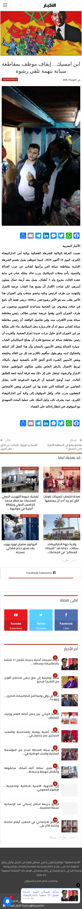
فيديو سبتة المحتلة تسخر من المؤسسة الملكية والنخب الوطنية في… (31, 751)
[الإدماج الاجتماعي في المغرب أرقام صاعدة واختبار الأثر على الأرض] (69, 826)
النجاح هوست (13, 905)
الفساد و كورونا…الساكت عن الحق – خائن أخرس (18, 446)
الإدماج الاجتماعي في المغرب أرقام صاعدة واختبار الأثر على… (31, 823)
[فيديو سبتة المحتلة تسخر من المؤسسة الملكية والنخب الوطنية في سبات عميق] (69, 754)
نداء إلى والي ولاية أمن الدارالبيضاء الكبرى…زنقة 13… (31, 697)
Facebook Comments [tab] (39, 572)
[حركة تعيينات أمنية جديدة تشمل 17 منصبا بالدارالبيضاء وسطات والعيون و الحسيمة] (69, 664)
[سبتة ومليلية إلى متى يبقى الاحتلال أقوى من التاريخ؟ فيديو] (69, 682)
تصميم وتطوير (36, 905)
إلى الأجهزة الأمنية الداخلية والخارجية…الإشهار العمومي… (31, 787)
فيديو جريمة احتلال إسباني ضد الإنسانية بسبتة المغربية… (31, 806)
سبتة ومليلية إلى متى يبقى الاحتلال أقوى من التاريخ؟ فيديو (31, 679)
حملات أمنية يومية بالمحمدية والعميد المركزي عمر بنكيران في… (31, 733)
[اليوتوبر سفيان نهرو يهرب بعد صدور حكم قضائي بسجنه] (20, 527)
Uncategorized (10, 79)
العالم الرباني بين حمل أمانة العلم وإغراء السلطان (31, 715)
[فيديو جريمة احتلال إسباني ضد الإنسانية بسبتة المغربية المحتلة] (69, 808)
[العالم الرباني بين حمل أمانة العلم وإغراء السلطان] (69, 718)
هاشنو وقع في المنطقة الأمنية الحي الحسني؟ (64, 446)
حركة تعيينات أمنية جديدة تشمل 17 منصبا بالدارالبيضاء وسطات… (31, 661)
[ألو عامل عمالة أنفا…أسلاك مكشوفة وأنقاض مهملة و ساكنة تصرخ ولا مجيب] (69, 772)
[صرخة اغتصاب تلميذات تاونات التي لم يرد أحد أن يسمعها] (61, 480)
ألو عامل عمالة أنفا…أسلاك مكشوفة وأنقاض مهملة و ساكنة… (31, 770)
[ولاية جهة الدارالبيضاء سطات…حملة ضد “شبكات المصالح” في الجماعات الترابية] (61, 527)
